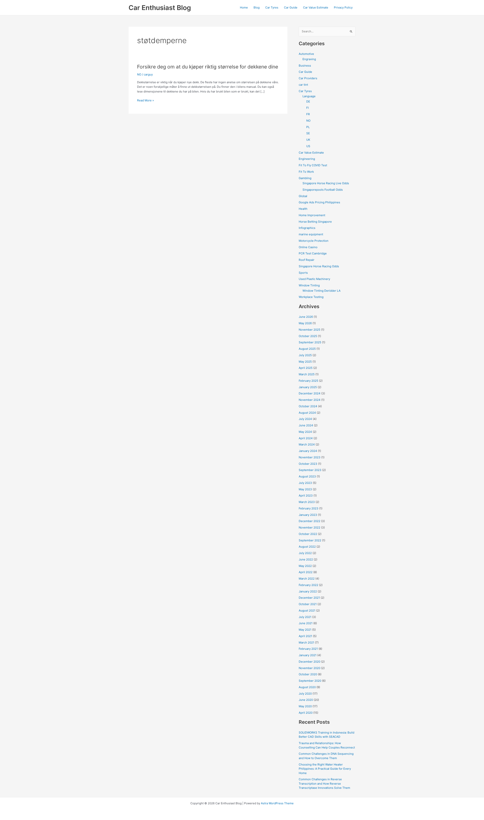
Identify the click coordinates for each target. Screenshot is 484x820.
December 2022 (309, 521)
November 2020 (309, 668)
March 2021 (306, 642)
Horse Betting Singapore (315, 221)
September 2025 (310, 342)
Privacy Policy (343, 7)
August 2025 (307, 349)
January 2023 (308, 515)
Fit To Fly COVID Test (313, 165)
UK (308, 139)
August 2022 (307, 546)
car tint (303, 84)
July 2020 (305, 693)
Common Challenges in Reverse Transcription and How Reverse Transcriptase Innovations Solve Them (324, 783)
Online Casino (308, 247)
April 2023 (306, 495)
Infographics (307, 228)
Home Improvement (312, 215)
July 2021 (305, 617)
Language (309, 96)
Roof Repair (306, 260)
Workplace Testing (311, 297)
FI (307, 108)
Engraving (309, 59)
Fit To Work (306, 171)
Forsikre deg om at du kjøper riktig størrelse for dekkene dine (207, 67)
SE (308, 133)
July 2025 (305, 355)
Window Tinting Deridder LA (321, 290)
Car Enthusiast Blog (160, 8)
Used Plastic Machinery (314, 279)
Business (305, 65)
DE (308, 101)
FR (308, 114)
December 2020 (309, 661)
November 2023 (309, 457)
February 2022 (308, 585)
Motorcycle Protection (313, 241)
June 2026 (306, 317)
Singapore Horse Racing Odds (319, 266)
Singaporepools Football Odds (322, 189)
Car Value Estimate (315, 7)
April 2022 (306, 572)
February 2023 (308, 508)
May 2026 (305, 323)
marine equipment (311, 234)
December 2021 (309, 597)
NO (139, 74)
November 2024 (309, 400)
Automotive (306, 54)
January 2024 (308, 451)
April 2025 (306, 368)
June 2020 (306, 700)
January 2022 (308, 591)
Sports (303, 272)
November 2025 (309, 329)
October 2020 (308, 674)
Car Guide (290, 7)
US (308, 146)
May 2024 (305, 432)
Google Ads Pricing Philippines (319, 202)
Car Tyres (271, 7)
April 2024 (306, 438)
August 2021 (307, 610)
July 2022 (305, 553)
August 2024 (307, 412)
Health (303, 209)
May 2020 (305, 706)
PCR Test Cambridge (313, 253)
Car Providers (308, 78)
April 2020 (306, 712)
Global (303, 196)
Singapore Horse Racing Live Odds (325, 183)
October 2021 (308, 604)
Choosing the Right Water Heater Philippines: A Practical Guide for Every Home (325, 769)
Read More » (145, 100)
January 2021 (307, 655)
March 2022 (307, 578)
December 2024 (309, 393)
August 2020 (307, 687)
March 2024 (307, 444)
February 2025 (308, 380)
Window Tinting (309, 285)
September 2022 (310, 540)
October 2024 (308, 406)
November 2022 (309, 527)
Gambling (305, 178)
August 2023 (307, 476)
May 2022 (305, 566)
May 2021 (305, 629)
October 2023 (308, 464)
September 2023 (310, 470)
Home (244, 7)
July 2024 (305, 419)
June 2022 (306, 559)
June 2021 (306, 623)
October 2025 (308, 336)
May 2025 (305, 361)
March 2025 (307, 374)
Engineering (307, 159)
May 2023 (305, 489)
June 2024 (306, 425)
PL (308, 127)
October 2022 (308, 534)
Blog (257, 7)
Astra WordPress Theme (277, 803)
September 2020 (310, 680)
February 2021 (308, 649)
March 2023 (307, 502)
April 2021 (305, 636)
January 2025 (308, 387)
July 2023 (305, 483)
